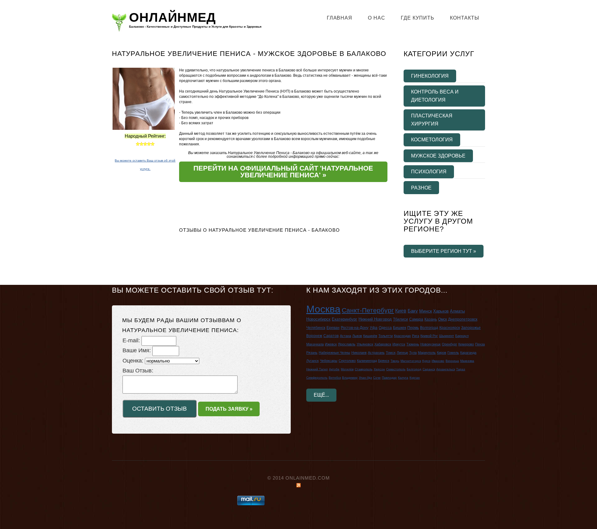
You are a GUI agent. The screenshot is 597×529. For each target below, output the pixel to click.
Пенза (480, 344)
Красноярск (449, 328)
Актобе (334, 369)
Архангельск (445, 369)
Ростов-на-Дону (354, 328)
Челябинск (315, 328)
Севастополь (395, 369)
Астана (345, 336)
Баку (413, 310)
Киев (400, 310)
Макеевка (467, 361)
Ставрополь (364, 369)
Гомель (453, 352)
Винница (452, 361)
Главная (340, 18)
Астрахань (376, 352)
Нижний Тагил (317, 369)
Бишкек (399, 328)
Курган (415, 377)
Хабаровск (382, 344)
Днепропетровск (462, 319)
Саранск (429, 369)
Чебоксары (328, 361)
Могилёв (347, 369)
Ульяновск (365, 344)
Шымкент (446, 336)
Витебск (335, 377)
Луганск (312, 361)
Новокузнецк (430, 344)
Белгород (414, 369)
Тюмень (412, 344)
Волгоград (429, 328)
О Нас (376, 18)
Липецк (402, 352)
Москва (323, 309)
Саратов (331, 336)
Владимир (350, 377)
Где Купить (417, 18)
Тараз (460, 369)
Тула (413, 352)
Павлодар (389, 377)
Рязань (311, 352)
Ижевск (331, 344)
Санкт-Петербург (368, 310)
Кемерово (466, 344)
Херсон (379, 369)
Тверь (395, 361)
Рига (415, 336)
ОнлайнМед (172, 18)
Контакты (464, 18)
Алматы (457, 311)
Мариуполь (427, 352)
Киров (441, 352)
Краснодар (402, 336)
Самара (416, 319)
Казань (430, 319)
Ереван (333, 328)
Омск (442, 319)
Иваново (438, 361)
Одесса (385, 328)
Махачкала (315, 344)
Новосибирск (318, 319)
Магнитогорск (410, 361)
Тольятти (385, 336)
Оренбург (449, 344)
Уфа (373, 328)
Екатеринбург (344, 319)
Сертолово (347, 361)
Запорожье (471, 328)
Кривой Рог (429, 336)
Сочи (377, 377)
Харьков (441, 311)
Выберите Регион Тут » (443, 251)
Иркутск (398, 344)
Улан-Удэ (365, 377)
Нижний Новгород (375, 319)
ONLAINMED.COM (307, 478)
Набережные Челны (334, 352)
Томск (391, 352)
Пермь (413, 328)
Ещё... (321, 395)
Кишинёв (370, 336)
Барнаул (462, 336)
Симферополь (316, 377)
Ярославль (346, 344)
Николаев (359, 352)
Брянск (383, 361)
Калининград (367, 361)
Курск (426, 361)
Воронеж (314, 336)
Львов (357, 336)
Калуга (403, 377)
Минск (425, 310)
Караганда (468, 352)
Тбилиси (400, 319)
